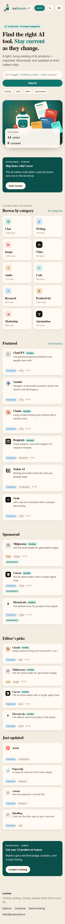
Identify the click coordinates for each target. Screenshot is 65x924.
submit (39, 8)
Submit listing (37, 908)
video (27, 91)
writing (7, 91)
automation (40, 91)
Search (32, 83)
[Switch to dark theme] (50, 8)
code (18, 91)
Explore (7, 908)
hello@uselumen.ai (14, 914)
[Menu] (59, 8)
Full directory (55, 343)
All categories (55, 210)
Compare (20, 908)
